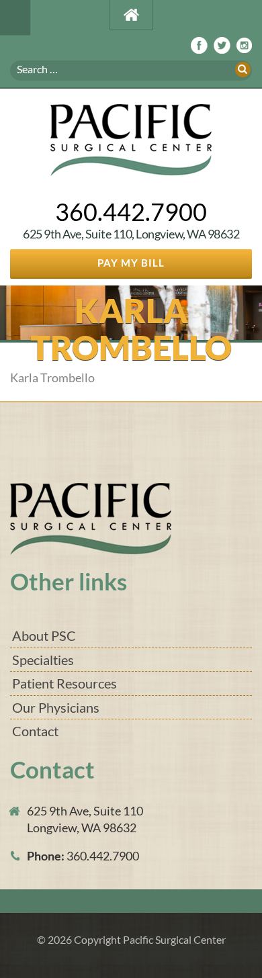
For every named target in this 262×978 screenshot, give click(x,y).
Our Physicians (55, 707)
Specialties (43, 660)
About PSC (44, 635)
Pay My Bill (131, 263)
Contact (35, 731)
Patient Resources (64, 683)
